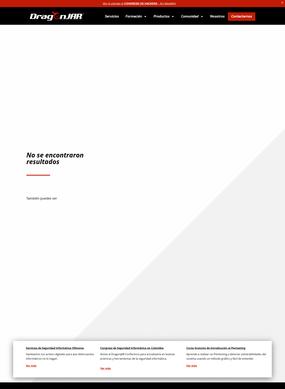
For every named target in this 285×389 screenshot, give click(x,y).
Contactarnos (241, 16)
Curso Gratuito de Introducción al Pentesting (215, 348)
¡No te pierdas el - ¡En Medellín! (139, 3)
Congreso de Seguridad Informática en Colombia (132, 348)
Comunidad (190, 16)
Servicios (112, 16)
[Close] (282, 2)
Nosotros (217, 16)
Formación (134, 16)
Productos (162, 16)
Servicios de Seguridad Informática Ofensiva (55, 348)
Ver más (31, 366)
